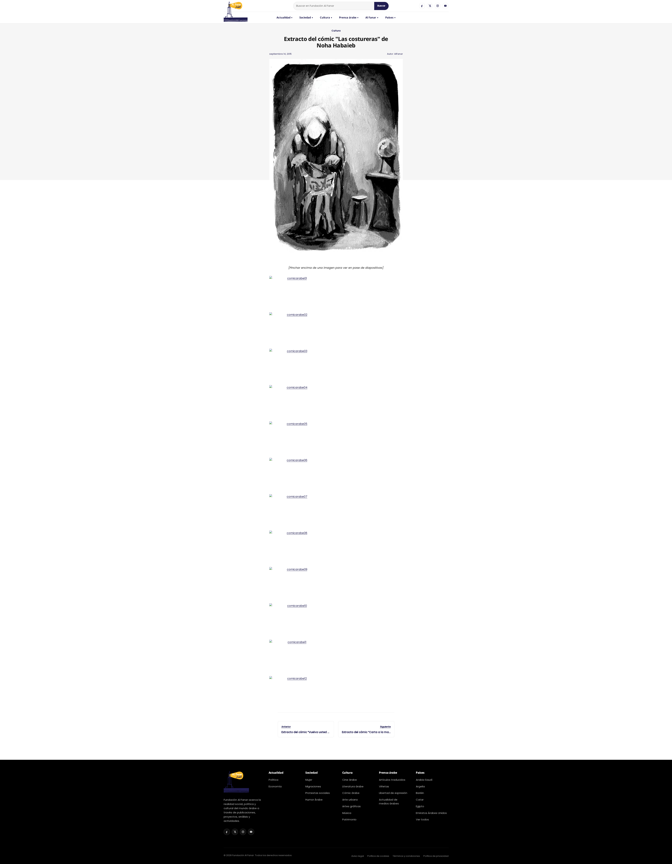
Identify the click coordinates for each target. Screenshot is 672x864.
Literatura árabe (352, 786)
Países (390, 17)
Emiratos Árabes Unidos (431, 813)
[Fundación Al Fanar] (236, 5)
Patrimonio (349, 819)
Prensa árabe (349, 17)
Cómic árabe (350, 793)
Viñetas (384, 786)
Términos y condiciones (406, 856)
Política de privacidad (436, 856)
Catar (420, 799)
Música (346, 813)
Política (273, 780)
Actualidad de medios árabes (389, 801)
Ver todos (422, 819)
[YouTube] (445, 6)
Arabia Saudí (424, 780)
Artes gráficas (351, 806)
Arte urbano (350, 799)
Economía (275, 786)
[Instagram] (438, 6)
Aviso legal (357, 856)
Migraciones (313, 786)
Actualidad (285, 17)
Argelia (420, 786)
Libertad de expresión (393, 793)
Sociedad (306, 17)
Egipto (420, 806)
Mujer (308, 780)
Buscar (381, 5)
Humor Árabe (314, 799)
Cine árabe (349, 780)
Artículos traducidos (392, 780)
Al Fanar (371, 17)
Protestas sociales (317, 793)
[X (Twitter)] (430, 6)
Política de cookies (378, 856)
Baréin (420, 793)
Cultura (326, 17)
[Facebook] (422, 6)
